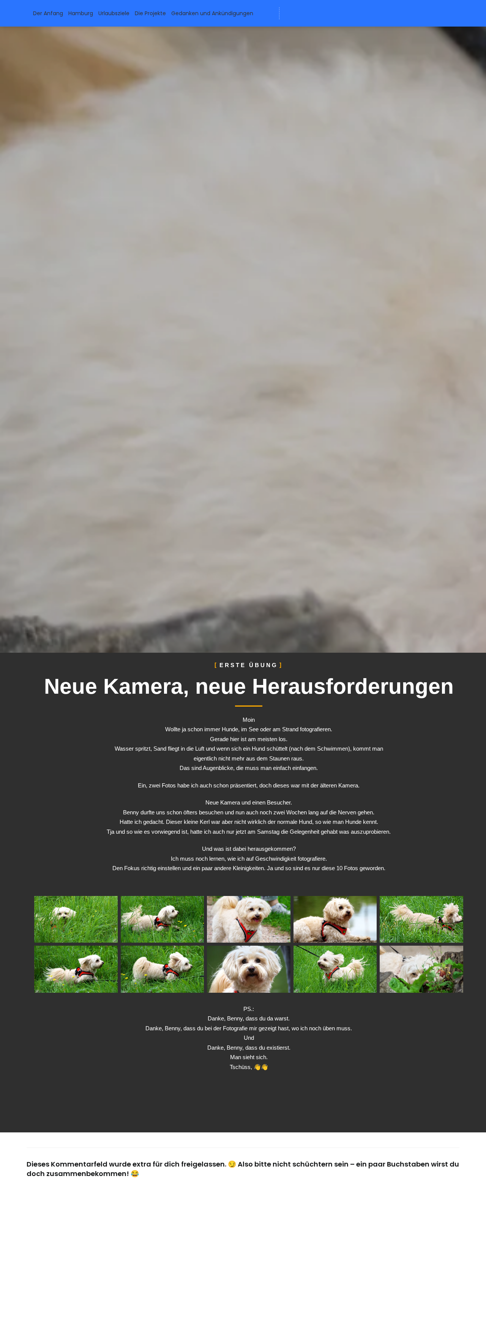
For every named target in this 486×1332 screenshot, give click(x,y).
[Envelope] (290, 13)
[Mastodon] (318, 13)
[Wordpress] (304, 13)
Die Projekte (150, 13)
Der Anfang (48, 13)
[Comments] (347, 13)
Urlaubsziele (113, 13)
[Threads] (333, 13)
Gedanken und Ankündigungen (212, 13)
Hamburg (80, 13)
